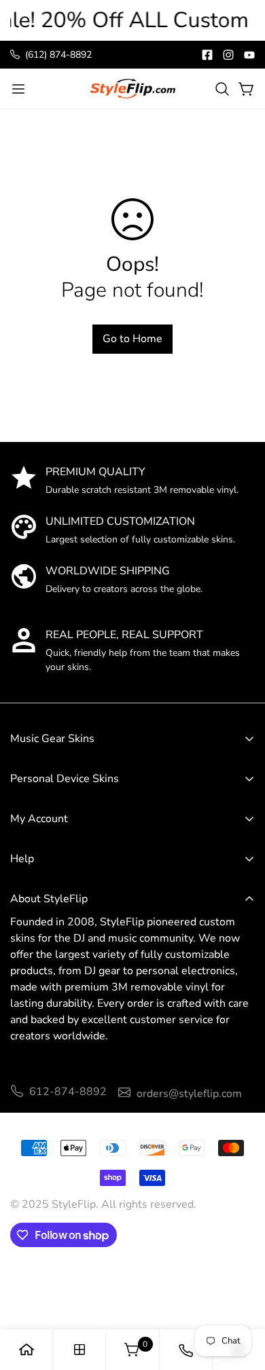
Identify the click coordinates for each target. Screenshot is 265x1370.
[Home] (26, 1349)
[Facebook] (207, 55)
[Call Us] (185, 1349)
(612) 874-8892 (58, 54)
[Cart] (246, 89)
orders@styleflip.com (189, 1093)
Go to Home (132, 338)
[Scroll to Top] (240, 1269)
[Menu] (18, 89)
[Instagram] (228, 55)
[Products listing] (79, 1349)
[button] (222, 89)
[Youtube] (249, 55)
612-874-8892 (68, 1091)
